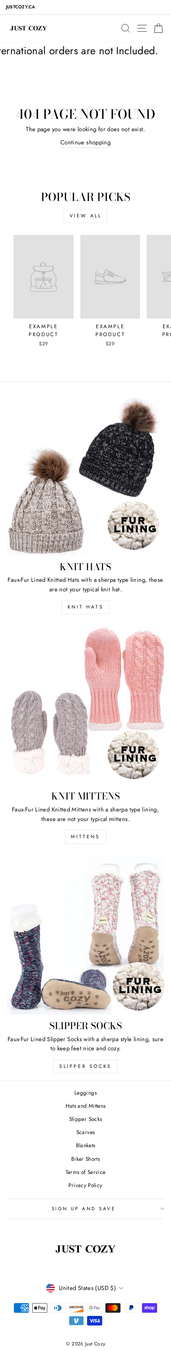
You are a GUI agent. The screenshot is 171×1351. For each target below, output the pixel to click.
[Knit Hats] (85, 476)
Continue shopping (85, 142)
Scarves (85, 1132)
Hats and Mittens (86, 1106)
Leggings (85, 1093)
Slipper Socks (85, 1066)
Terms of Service (86, 1172)
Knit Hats (85, 607)
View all (86, 215)
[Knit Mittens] (85, 706)
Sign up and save (84, 1208)
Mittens (85, 836)
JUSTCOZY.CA (20, 7)
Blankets (85, 1145)
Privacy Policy (85, 1185)
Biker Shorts (85, 1159)
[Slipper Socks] (85, 935)
